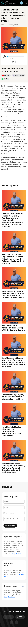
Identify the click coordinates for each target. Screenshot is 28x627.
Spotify (6, 79)
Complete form (16, 554)
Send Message (10, 525)
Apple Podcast (19, 75)
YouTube (6, 75)
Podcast (9, 617)
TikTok (21, 617)
